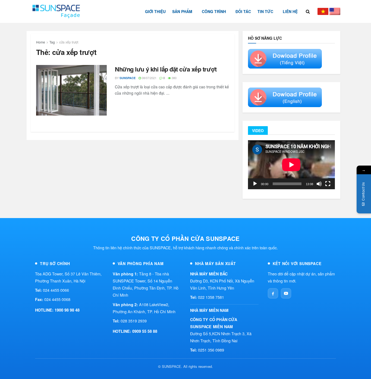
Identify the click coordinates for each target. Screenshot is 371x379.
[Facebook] (273, 293)
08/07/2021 (148, 78)
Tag (52, 42)
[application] (291, 164)
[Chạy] (255, 184)
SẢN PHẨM (182, 11)
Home (40, 42)
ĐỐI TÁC (243, 11)
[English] (334, 11)
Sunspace (128, 78)
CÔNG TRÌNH (214, 11)
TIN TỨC (265, 11)
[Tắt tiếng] (319, 184)
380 (174, 78)
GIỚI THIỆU (155, 11)
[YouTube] (286, 293)
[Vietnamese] (322, 11)
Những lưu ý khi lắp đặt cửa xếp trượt (166, 69)
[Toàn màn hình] (328, 184)
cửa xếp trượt (68, 42)
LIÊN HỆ (290, 11)
